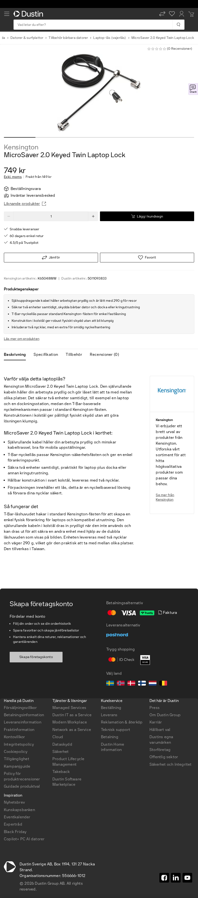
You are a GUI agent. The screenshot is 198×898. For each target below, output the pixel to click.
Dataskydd (62, 744)
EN (14, 639)
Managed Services (69, 707)
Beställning (111, 707)
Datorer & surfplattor (26, 38)
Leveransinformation (22, 722)
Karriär (155, 722)
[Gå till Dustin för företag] (29, 14)
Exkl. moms (13, 177)
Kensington (21, 147)
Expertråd (13, 824)
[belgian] (163, 683)
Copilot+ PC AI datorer (24, 839)
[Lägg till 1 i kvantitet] (93, 216)
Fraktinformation (19, 729)
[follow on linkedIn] (176, 878)
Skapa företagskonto (36, 657)
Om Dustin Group (165, 715)
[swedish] (110, 683)
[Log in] (181, 14)
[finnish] (142, 683)
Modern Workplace (69, 722)
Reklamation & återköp (121, 722)
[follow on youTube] (187, 878)
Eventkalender (17, 817)
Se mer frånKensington (165, 497)
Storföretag (159, 749)
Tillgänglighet (16, 759)
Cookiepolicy (15, 751)
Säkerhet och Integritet (170, 764)
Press (154, 707)
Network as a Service (71, 729)
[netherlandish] (152, 683)
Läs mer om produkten (21, 339)
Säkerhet (60, 751)
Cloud (57, 737)
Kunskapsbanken (19, 809)
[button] (162, 14)
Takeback (61, 771)
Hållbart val (159, 729)
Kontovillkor (14, 737)
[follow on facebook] (164, 878)
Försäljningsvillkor (20, 707)
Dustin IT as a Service (72, 715)
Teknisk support (115, 729)
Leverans (109, 715)
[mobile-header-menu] (7, 14)
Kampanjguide (17, 766)
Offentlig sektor (163, 757)
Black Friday (15, 831)
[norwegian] (121, 683)
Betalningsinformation (24, 715)
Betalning (109, 737)
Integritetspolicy (19, 744)
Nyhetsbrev (14, 802)
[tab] (17, 354)
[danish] (131, 683)
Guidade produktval (22, 786)
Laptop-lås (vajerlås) (109, 38)
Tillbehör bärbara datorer (68, 38)
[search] (178, 24)
